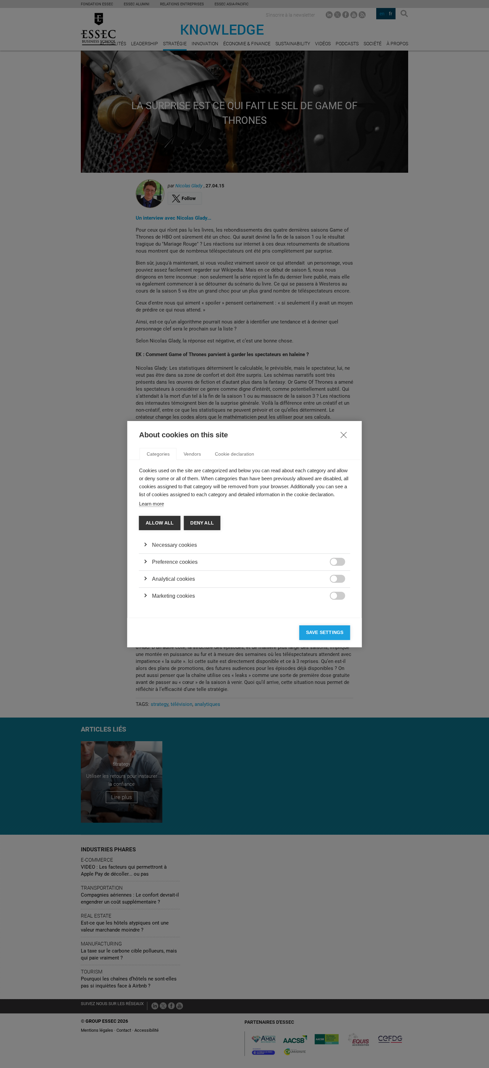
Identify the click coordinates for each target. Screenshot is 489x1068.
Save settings (325, 632)
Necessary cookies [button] (174, 545)
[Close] (343, 434)
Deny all (202, 523)
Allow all (160, 523)
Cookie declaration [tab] (234, 454)
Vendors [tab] (192, 454)
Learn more (151, 504)
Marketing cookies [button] (173, 596)
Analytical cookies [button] (173, 579)
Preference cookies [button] (175, 562)
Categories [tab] (158, 454)
